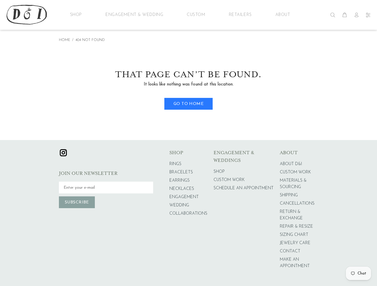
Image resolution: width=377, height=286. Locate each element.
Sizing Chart (294, 235)
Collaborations (188, 213)
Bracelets (181, 172)
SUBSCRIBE (77, 202)
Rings (175, 164)
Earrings (179, 180)
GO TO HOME (188, 104)
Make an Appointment (295, 262)
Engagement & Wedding (134, 15)
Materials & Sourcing (293, 183)
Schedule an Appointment (244, 188)
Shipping (289, 195)
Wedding (179, 205)
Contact (290, 251)
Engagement (184, 197)
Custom (196, 15)
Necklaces (181, 189)
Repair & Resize (296, 226)
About (282, 15)
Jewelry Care (295, 243)
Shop (76, 15)
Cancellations (297, 203)
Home (64, 40)
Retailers (240, 15)
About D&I (291, 164)
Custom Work (229, 180)
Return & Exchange (291, 215)
